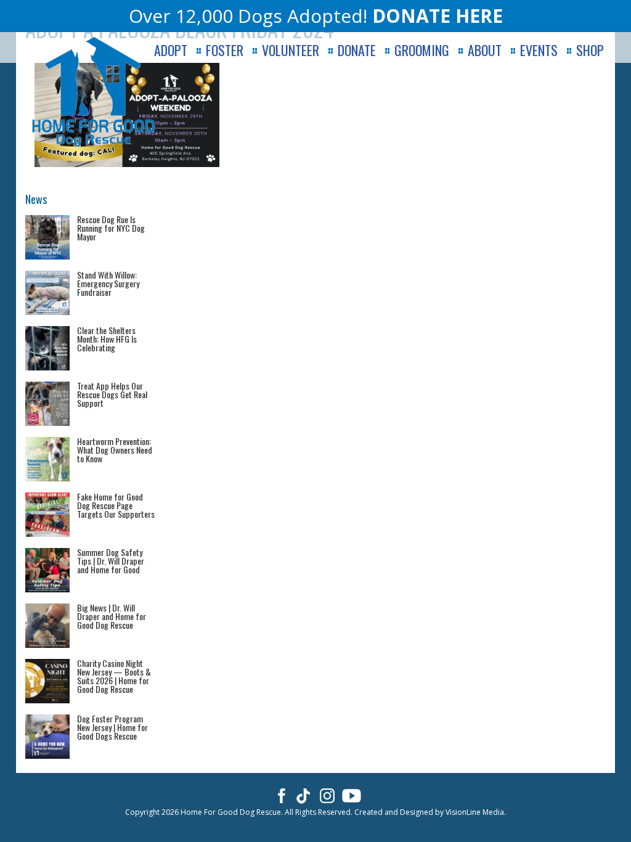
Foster (224, 50)
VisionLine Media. (476, 812)
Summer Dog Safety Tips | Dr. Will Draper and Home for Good (110, 561)
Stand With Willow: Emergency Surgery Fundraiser (108, 283)
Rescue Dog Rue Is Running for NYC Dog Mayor (111, 228)
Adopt (170, 50)
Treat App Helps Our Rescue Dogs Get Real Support (112, 394)
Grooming (421, 50)
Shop (590, 50)
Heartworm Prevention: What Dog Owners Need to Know (114, 450)
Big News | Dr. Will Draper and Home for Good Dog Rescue (111, 616)
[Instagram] (327, 795)
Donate (357, 50)
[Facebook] (279, 795)
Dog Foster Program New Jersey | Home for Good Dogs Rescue (112, 727)
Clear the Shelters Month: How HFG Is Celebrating (107, 339)
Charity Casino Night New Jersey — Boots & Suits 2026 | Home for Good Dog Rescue (114, 675)
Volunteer (290, 50)
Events (539, 50)
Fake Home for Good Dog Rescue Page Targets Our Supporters (116, 505)
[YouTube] (351, 795)
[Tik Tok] (303, 795)
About (485, 50)
